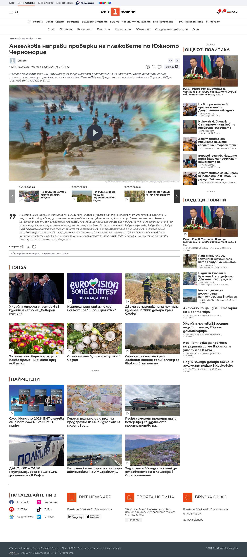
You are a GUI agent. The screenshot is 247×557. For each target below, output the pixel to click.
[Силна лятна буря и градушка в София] (94, 338)
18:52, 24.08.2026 (207, 283)
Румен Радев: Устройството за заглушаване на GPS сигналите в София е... (209, 242)
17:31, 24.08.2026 (192, 316)
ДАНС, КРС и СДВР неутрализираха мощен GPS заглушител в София (33, 472)
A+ (170, 60)
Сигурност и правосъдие (171, 29)
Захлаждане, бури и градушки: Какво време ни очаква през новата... (34, 360)
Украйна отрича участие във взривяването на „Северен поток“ (34, 310)
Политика (103, 29)
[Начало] (29, 21)
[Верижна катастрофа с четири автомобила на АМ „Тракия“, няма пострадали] (94, 450)
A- (177, 60)
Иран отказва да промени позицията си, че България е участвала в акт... (207, 346)
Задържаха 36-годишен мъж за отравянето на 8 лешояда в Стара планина (151, 472)
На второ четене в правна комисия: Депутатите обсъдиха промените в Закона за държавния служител (216, 107)
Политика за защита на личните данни (99, 548)
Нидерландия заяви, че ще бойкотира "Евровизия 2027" (91, 308)
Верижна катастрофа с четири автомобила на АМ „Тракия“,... (94, 470)
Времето (73, 21)
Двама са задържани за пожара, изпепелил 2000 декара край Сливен (151, 310)
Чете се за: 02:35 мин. (210, 267)
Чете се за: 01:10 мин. (226, 300)
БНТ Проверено (163, 21)
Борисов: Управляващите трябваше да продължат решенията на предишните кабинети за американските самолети (217, 158)
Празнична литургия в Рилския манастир (160, 193)
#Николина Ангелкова (55, 253)
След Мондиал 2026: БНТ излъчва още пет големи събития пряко (36, 422)
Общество (143, 29)
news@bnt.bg (195, 519)
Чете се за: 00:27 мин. (210, 285)
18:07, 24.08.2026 (207, 265)
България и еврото (95, 21)
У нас (51, 29)
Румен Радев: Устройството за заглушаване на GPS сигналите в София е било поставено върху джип (209, 92)
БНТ (11, 2)
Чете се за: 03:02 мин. (211, 369)
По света (66, 29)
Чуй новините (193, 21)
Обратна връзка (50, 548)
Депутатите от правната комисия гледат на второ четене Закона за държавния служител (217, 142)
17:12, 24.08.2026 (192, 369)
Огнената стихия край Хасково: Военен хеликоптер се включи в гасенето (152, 360)
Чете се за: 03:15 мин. (211, 335)
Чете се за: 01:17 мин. (211, 354)
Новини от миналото (136, 21)
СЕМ (64, 548)
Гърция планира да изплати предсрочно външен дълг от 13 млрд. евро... (93, 422)
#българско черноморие (25, 253)
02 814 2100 (194, 513)
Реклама (95, 370)
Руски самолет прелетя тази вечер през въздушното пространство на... (150, 422)
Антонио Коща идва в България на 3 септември (210, 310)
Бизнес (114, 21)
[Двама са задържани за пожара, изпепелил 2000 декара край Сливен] (152, 288)
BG (233, 12)
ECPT (72, 548)
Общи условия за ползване (23, 548)
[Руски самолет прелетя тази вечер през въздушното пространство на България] (152, 400)
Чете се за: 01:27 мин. (211, 316)
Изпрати (133, 519)
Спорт (60, 21)
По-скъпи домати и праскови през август (53, 195)
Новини (38, 21)
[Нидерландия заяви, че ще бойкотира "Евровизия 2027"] (94, 288)
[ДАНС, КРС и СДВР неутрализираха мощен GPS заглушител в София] (36, 450)
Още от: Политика (207, 49)
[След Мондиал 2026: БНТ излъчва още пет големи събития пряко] (36, 400)
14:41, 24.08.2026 (192, 354)
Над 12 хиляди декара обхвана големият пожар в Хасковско (208, 363)
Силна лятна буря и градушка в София (93, 358)
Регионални (84, 29)
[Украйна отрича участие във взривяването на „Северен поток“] (36, 288)
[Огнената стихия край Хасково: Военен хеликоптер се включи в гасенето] (152, 338)
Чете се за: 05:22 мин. (221, 248)
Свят (49, 21)
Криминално (123, 29)
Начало (14, 38)
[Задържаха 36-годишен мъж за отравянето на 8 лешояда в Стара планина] (152, 450)
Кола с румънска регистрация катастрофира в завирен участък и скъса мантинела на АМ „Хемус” (217, 293)
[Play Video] (95, 133)
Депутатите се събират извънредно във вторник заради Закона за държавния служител (218, 176)
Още (196, 29)
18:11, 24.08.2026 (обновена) (196, 248)
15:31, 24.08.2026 (207, 300)
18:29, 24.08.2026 (192, 335)
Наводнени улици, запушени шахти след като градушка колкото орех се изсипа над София (217, 259)
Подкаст (214, 21)
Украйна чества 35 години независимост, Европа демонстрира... (205, 327)
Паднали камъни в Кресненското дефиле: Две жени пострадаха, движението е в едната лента (216, 276)
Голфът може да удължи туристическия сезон (104, 196)
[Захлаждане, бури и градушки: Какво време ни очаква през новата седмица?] (36, 338)
